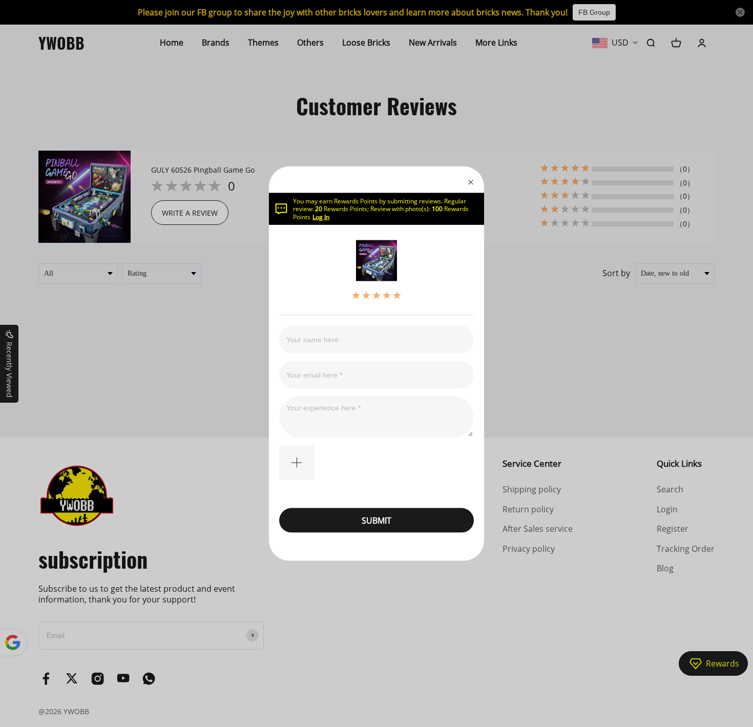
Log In (320, 216)
